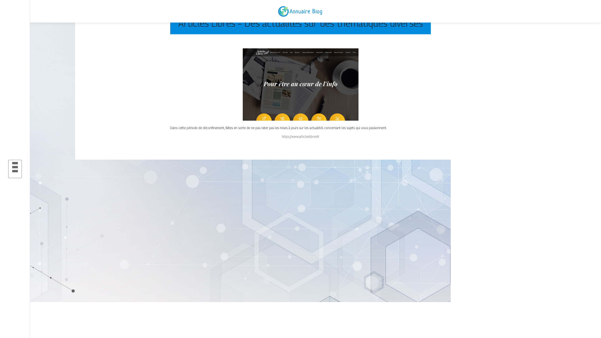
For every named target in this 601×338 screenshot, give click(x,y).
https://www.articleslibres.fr (300, 136)
